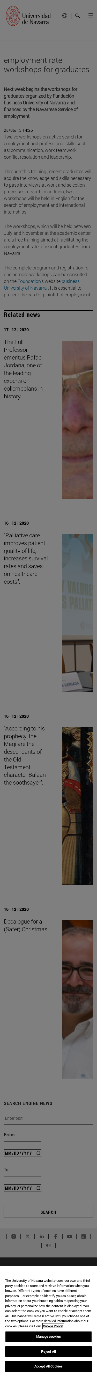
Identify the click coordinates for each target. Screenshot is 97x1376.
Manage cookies (48, 1336)
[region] (48, 1321)
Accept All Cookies (48, 1366)
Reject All (48, 1351)
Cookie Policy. (53, 1326)
